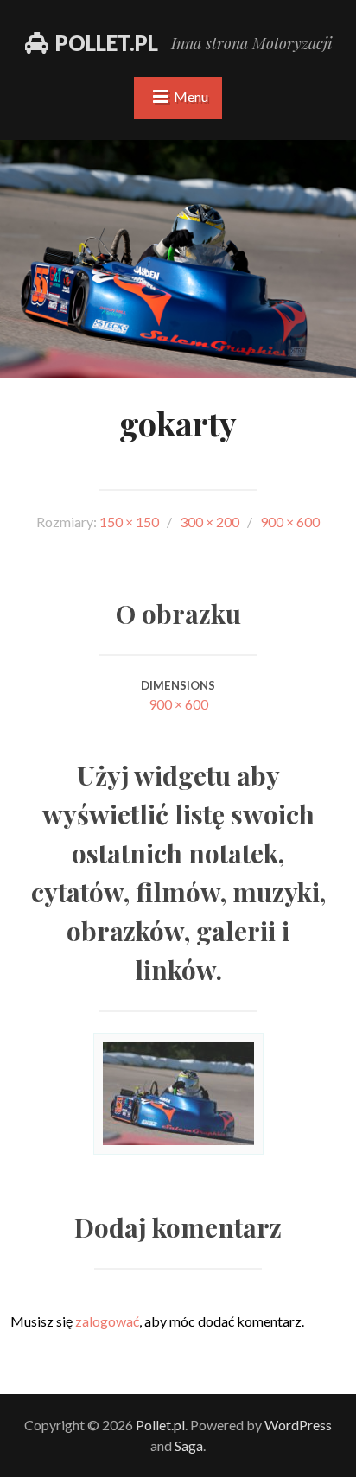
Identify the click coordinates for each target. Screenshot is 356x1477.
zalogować (107, 1321)
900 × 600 (178, 704)
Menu (191, 96)
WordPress (298, 1425)
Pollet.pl (106, 42)
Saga (189, 1445)
